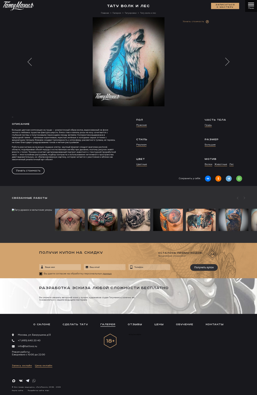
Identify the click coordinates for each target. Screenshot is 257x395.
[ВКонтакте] (208, 179)
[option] (128, 101)
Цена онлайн (43, 366)
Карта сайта (17, 390)
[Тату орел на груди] (135, 220)
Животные (220, 164)
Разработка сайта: (38, 390)
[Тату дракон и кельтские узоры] (32, 210)
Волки (208, 164)
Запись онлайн (22, 366)
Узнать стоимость (28, 170)
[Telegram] (229, 179)
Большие (210, 145)
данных (107, 274)
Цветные (141, 164)
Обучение (184, 324)
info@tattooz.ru (27, 346)
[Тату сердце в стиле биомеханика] (102, 220)
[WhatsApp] (239, 179)
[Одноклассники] (218, 179)
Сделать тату (75, 324)
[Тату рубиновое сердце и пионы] (70, 220)
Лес (231, 164)
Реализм (141, 145)
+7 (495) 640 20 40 (29, 340)
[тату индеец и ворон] (201, 220)
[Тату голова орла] (233, 220)
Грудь (208, 125)
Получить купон (204, 267)
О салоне (41, 324)
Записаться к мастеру (225, 6)
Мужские (141, 125)
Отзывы (135, 324)
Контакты (215, 324)
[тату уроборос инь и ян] (168, 220)
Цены (159, 324)
